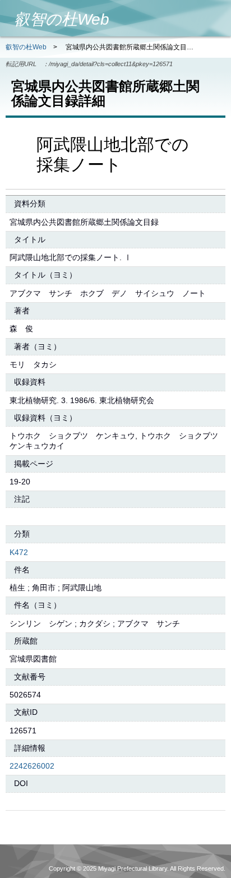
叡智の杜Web (26, 47)
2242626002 (32, 765)
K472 (19, 552)
